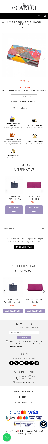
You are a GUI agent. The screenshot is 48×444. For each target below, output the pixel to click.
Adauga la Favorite (23, 108)
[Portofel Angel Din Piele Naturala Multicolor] (24, 55)
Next (44, 57)
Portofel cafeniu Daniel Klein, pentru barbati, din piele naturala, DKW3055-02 (14, 197)
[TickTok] (31, 363)
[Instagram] (36, 363)
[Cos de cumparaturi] (39, 16)
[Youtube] (21, 363)
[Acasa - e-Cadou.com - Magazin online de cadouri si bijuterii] (24, 6)
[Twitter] (26, 363)
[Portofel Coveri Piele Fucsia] (34, 185)
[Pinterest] (16, 363)
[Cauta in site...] (45, 16)
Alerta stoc (25, 96)
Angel (24, 28)
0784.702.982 (25, 378)
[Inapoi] (2, 22)
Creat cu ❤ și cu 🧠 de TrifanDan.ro (18, 431)
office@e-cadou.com (25, 382)
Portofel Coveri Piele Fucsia (34, 197)
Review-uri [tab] (9, 228)
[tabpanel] (24, 55)
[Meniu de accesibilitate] (43, 424)
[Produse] (3, 17)
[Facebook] (11, 363)
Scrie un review (24, 247)
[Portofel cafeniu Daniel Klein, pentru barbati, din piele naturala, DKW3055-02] (14, 185)
